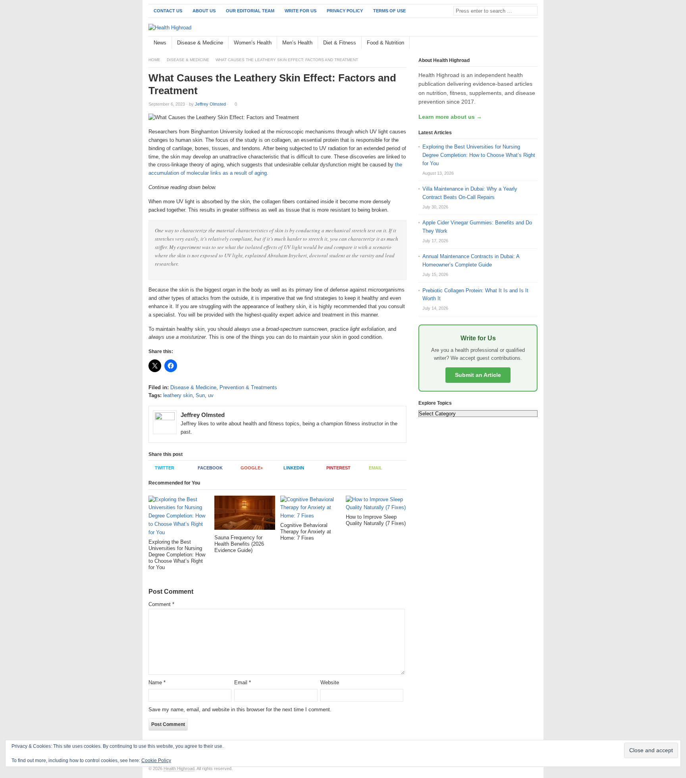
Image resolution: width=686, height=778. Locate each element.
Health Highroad (179, 768)
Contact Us (168, 10)
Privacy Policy (345, 10)
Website (329, 682)
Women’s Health (253, 43)
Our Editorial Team (250, 10)
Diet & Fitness (339, 43)
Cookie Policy (156, 760)
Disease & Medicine (200, 43)
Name (157, 682)
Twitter (164, 467)
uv (211, 395)
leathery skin (178, 395)
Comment (161, 604)
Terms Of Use (389, 10)
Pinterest (338, 467)
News (160, 43)
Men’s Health (297, 43)
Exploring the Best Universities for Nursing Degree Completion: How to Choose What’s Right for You (478, 155)
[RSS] (533, 43)
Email (375, 467)
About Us (204, 10)
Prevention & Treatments (248, 387)
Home (154, 60)
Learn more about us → (450, 117)
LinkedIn (293, 467)
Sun (200, 395)
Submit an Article (478, 375)
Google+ (252, 467)
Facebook (210, 467)
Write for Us (300, 10)
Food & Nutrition (385, 43)
